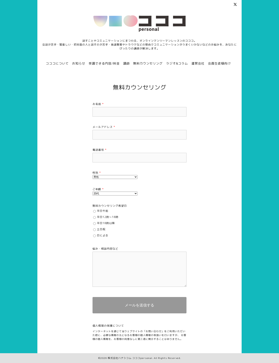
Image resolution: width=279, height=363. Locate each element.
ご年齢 (98, 189)
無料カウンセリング (148, 63)
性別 (97, 172)
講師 (126, 63)
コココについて (57, 63)
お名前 (98, 104)
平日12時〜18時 (107, 217)
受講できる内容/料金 (104, 63)
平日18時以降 (106, 223)
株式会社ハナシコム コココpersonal (130, 358)
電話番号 (100, 150)
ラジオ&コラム (177, 63)
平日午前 (102, 211)
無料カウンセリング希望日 (110, 206)
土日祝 (101, 229)
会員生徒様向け (219, 63)
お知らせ (78, 63)
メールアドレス (104, 127)
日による (102, 235)
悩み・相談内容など (105, 248)
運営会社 (197, 63)
